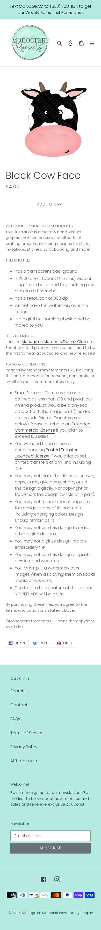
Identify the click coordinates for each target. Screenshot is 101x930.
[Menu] (92, 42)
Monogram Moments (40, 912)
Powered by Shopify (76, 912)
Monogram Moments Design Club (54, 341)
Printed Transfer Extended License (46, 453)
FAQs (15, 719)
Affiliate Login (23, 761)
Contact (18, 705)
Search (17, 691)
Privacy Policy (24, 747)
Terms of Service (27, 733)
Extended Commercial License (53, 427)
